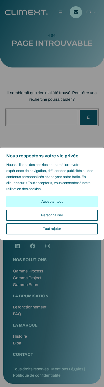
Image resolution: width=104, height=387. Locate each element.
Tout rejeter (52, 229)
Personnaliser (52, 215)
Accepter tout (52, 201)
